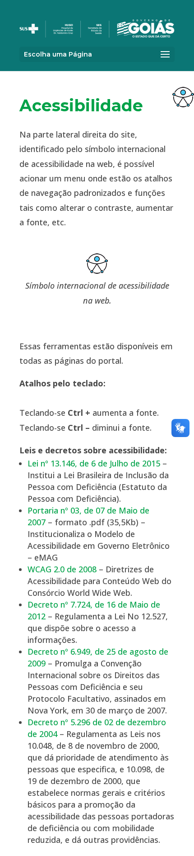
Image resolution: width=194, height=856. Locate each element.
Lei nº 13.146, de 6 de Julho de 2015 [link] (94, 463)
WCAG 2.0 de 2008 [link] (62, 569)
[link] (183, 97)
